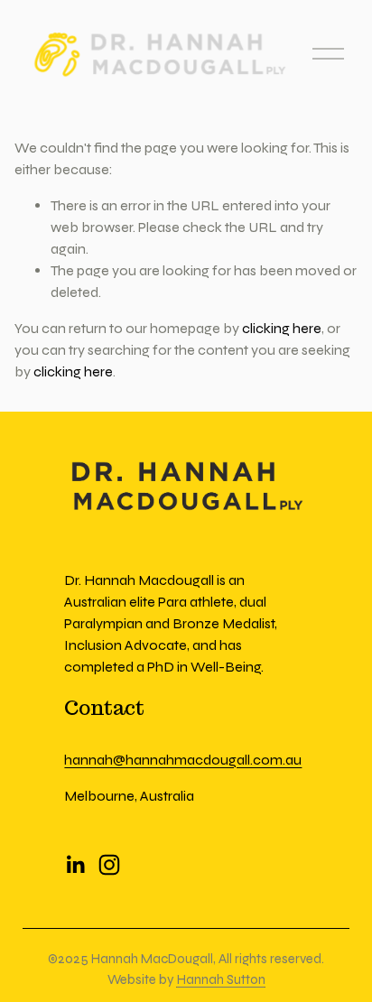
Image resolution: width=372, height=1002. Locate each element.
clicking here (281, 328)
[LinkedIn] (75, 865)
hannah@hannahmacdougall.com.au (183, 759)
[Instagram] (109, 865)
